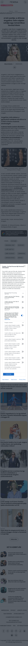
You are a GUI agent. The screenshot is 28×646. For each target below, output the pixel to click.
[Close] (25, 266)
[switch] (22, 297)
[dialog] (14, 323)
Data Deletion (5, 379)
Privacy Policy (22, 379)
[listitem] (14, 293)
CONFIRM (8, 374)
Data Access (14, 379)
